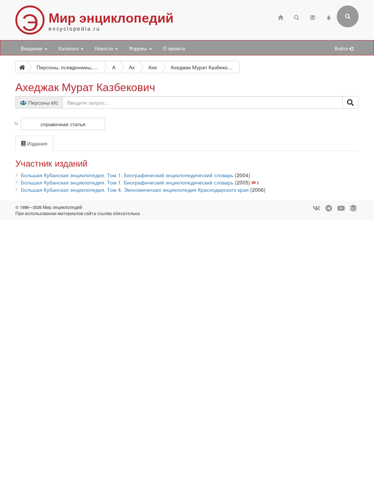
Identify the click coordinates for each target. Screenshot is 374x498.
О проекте (174, 48)
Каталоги (69, 48)
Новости (104, 48)
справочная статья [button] (63, 124)
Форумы (138, 48)
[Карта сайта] (329, 16)
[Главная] (280, 16)
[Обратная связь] (313, 16)
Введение (32, 48)
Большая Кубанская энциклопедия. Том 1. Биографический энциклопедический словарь (127, 175)
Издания (36, 143)
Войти (342, 48)
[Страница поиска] (297, 16)
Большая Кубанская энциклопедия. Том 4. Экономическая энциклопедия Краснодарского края (135, 189)
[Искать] (350, 102)
